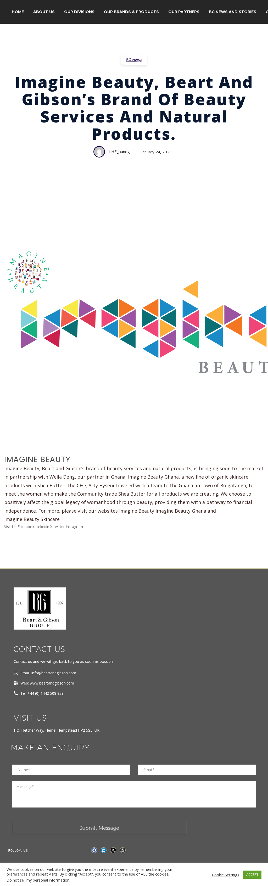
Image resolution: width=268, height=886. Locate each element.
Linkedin (42, 526)
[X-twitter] (113, 850)
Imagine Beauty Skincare (32, 519)
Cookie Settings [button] (225, 874)
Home (18, 11)
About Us (44, 11)
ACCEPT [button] (252, 874)
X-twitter (57, 526)
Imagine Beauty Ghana (180, 511)
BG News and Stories (232, 11)
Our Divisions (79, 11)
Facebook (26, 526)
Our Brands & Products (131, 11)
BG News (134, 60)
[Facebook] (94, 850)
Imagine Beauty (136, 511)
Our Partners (183, 11)
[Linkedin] (104, 850)
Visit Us (10, 526)
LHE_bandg (119, 151)
